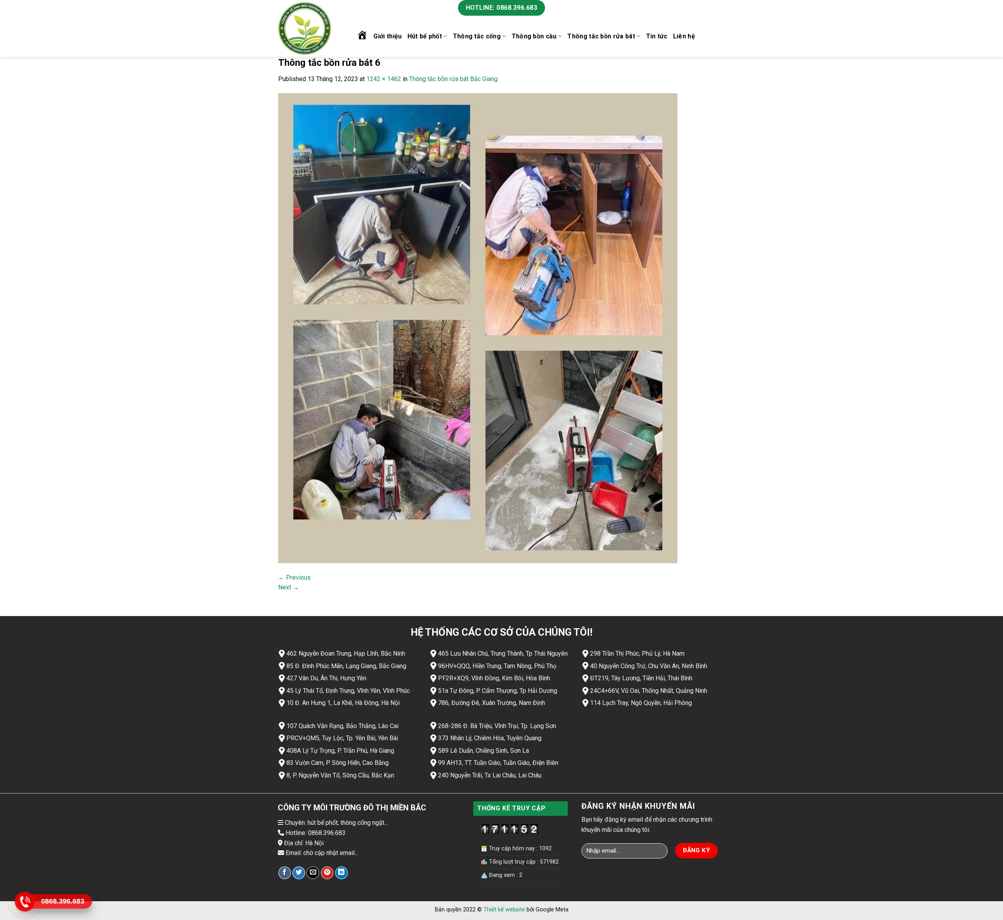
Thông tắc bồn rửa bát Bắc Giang (453, 79)
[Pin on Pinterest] (327, 872)
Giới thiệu (387, 36)
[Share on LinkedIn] (341, 872)
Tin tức (657, 36)
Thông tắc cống (477, 36)
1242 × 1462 (383, 79)
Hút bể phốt (424, 36)
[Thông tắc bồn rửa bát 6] (477, 327)
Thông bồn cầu (534, 36)
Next (288, 587)
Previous (294, 577)
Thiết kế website (504, 909)
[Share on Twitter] (298, 872)
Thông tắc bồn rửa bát (601, 36)
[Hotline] (24, 902)
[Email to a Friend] (312, 872)
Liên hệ (684, 36)
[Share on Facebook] (284, 872)
